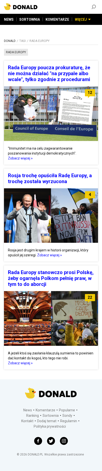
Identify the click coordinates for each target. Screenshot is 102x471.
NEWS (9, 19)
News (27, 410)
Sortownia (51, 416)
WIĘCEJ (81, 19)
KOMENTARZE (57, 19)
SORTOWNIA (29, 19)
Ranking (32, 416)
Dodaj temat (46, 421)
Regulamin (68, 421)
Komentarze (45, 410)
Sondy (67, 416)
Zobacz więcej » (20, 158)
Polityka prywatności (50, 426)
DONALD (10, 41)
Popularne (67, 410)
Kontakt (27, 421)
